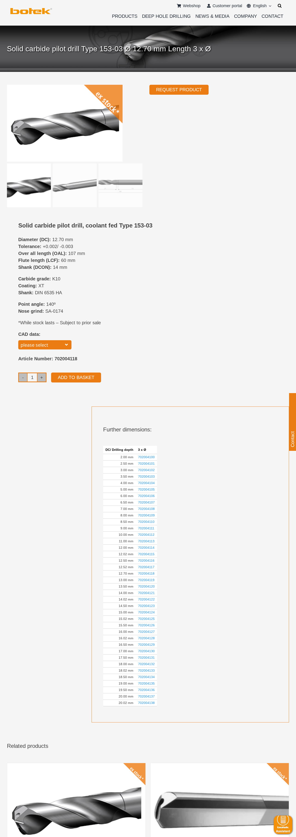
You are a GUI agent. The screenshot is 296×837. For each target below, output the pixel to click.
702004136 (146, 690)
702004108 (146, 509)
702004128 (146, 638)
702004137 (146, 696)
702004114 (146, 547)
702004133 (146, 670)
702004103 (146, 476)
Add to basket (76, 377)
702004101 (146, 463)
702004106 (146, 496)
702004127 (146, 632)
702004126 (146, 625)
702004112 (146, 535)
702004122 (146, 599)
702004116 (146, 560)
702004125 (146, 619)
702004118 (146, 573)
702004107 (146, 502)
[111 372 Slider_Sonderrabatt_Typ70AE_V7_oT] (31, 10)
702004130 (146, 651)
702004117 (146, 567)
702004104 (146, 483)
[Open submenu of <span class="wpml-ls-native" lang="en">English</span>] (269, 6)
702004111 (146, 528)
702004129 (146, 644)
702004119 (146, 580)
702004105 (146, 489)
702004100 (146, 457)
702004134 (146, 677)
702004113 (146, 541)
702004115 (146, 554)
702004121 (146, 593)
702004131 (146, 657)
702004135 (146, 683)
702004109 (146, 515)
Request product (179, 89)
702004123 (146, 606)
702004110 (146, 522)
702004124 (146, 612)
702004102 (146, 470)
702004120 (146, 586)
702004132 (146, 664)
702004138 (146, 703)
